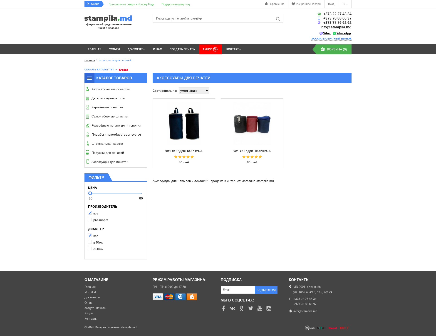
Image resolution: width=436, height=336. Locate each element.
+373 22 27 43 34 (337, 14)
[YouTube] (260, 308)
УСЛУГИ (114, 49)
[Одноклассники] (241, 308)
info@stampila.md (336, 27)
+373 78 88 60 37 (337, 18)
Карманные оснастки (107, 107)
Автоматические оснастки (111, 89)
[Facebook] (223, 308)
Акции (208, 49)
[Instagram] (269, 308)
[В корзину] (207, 110)
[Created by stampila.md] (328, 328)
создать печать (182, 49)
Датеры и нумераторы (108, 98)
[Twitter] (250, 308)
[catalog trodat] (123, 69)
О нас (157, 49)
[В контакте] (232, 308)
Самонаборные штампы (110, 116)
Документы (136, 49)
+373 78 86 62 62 (337, 23)
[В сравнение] (207, 125)
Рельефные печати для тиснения (116, 125)
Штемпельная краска (107, 143)
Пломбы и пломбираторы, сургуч (116, 134)
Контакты (233, 49)
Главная (95, 49)
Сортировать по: (165, 90)
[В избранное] (207, 117)
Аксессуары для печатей (110, 162)
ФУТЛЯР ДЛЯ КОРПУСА (184, 151)
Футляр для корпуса (252, 151)
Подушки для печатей (108, 152)
